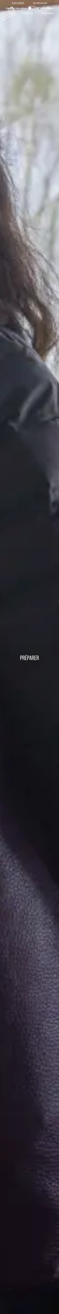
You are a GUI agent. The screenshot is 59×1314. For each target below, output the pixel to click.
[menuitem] (18, 3)
